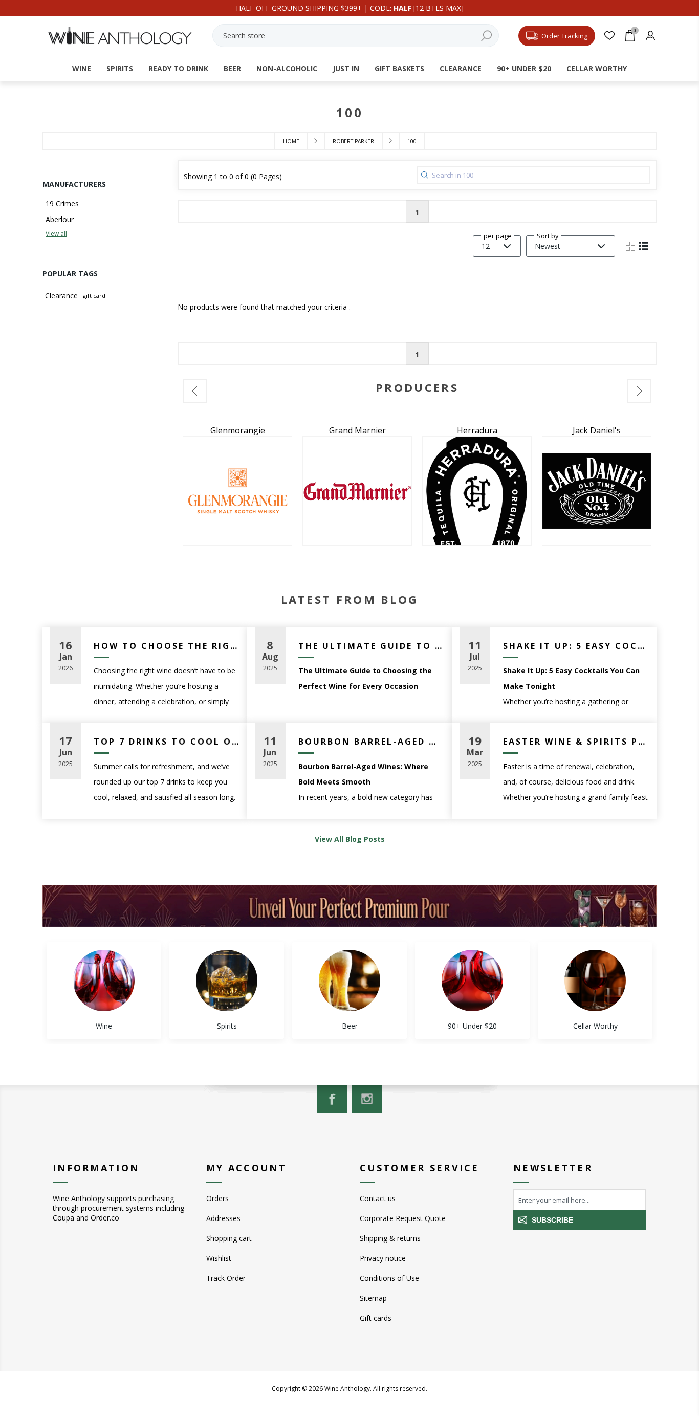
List (643, 246)
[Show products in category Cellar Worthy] (595, 980)
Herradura (477, 430)
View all (56, 233)
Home (291, 141)
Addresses (223, 1218)
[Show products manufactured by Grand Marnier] (357, 491)
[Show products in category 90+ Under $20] (472, 980)
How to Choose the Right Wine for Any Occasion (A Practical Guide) (166, 645)
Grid (630, 246)
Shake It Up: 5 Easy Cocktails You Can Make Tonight (576, 645)
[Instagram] (367, 1099)
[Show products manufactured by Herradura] (477, 491)
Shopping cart (229, 1238)
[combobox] (355, 35)
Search (486, 35)
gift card (94, 295)
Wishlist (218, 1258)
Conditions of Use (389, 1278)
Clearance (61, 295)
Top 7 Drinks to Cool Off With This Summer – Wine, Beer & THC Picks (166, 741)
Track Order (226, 1278)
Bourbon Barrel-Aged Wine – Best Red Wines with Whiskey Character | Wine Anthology (371, 741)
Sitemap (373, 1298)
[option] (237, 485)
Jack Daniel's (597, 430)
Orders (217, 1198)
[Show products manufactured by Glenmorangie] (237, 491)
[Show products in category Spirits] (226, 980)
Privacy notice (383, 1258)
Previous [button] (195, 391)
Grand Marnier (357, 430)
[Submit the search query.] (425, 175)
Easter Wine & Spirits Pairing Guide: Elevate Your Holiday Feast (576, 741)
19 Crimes (62, 203)
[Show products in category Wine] (104, 980)
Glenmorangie (237, 430)
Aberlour (60, 219)
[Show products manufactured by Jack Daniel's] (596, 491)
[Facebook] (332, 1099)
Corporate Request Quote (403, 1218)
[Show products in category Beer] (349, 980)
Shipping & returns (390, 1238)
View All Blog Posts (350, 839)
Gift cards (375, 1318)
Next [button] (639, 391)
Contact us (378, 1198)
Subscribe (552, 1220)
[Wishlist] (609, 35)
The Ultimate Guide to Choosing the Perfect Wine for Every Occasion (371, 645)
